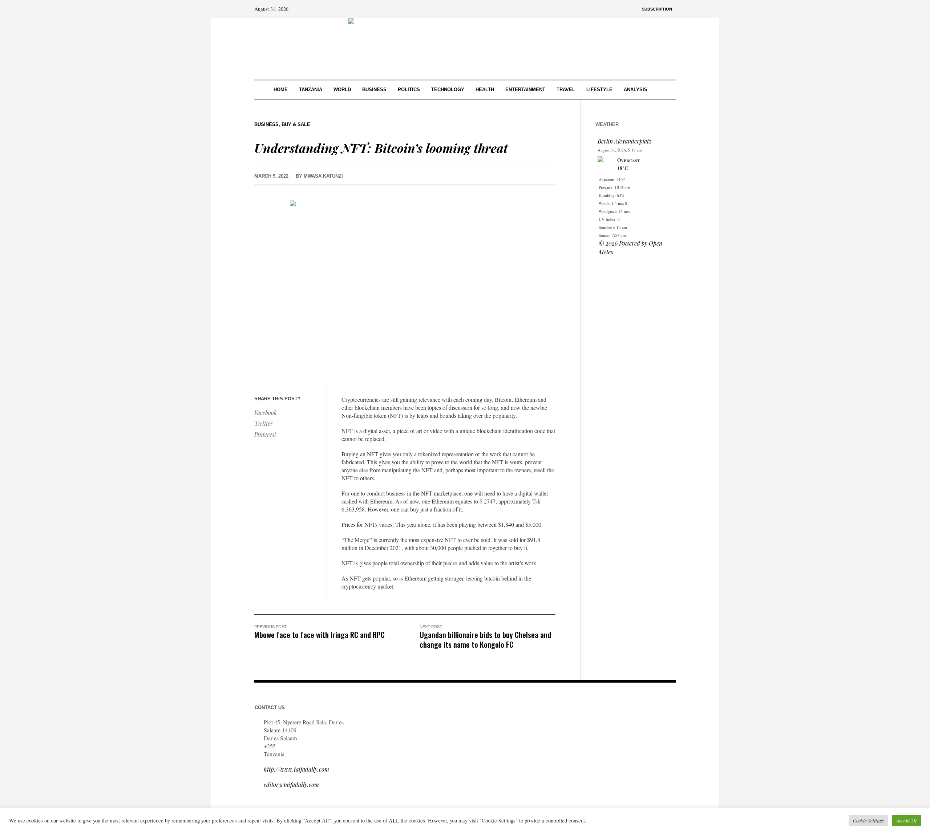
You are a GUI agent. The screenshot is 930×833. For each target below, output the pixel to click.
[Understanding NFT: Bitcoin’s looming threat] (405, 287)
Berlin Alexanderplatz (624, 141)
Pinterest (265, 434)
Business (266, 124)
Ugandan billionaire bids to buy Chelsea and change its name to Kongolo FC (485, 639)
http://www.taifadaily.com (296, 769)
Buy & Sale (296, 124)
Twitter (263, 423)
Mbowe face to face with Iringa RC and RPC (319, 634)
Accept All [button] (906, 820)
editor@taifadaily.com (291, 784)
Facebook (265, 412)
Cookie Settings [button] (868, 820)
